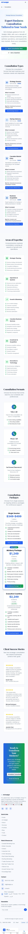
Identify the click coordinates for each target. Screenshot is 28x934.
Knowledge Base (6, 871)
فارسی (11, 896)
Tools (3, 832)
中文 (19, 894)
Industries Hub (6, 851)
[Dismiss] (16, 929)
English (6, 894)
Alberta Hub (5, 866)
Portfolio (4, 827)
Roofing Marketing (7, 859)
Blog (3, 830)
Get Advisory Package (13, 586)
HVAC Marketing (6, 853)
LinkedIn (7, 888)
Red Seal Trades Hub (8, 864)
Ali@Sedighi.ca (9, 884)
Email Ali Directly (14, 778)
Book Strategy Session (13, 110)
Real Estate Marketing (8, 856)
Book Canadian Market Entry (13, 187)
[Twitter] (6, 808)
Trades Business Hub (8, 861)
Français (15, 894)
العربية (10, 894)
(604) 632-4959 (9, 880)
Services (4, 825)
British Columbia (6, 846)
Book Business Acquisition (13, 224)
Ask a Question (15, 53)
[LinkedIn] (2, 808)
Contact (4, 835)
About (3, 822)
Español (6, 896)
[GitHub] (10, 808)
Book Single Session (13, 542)
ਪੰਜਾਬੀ (23, 894)
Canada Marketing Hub (8, 843)
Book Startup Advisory (12, 148)
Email (17, 922)
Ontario (4, 848)
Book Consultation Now (15, 48)
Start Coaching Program (13, 633)
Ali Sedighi (5, 820)
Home (3, 817)
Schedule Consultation (14, 774)
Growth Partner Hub (7, 869)
